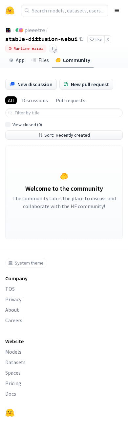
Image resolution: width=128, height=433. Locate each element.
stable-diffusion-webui (41, 38)
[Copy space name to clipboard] (81, 39)
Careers (13, 320)
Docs (10, 393)
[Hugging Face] (9, 412)
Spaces (13, 372)
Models (13, 351)
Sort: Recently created (67, 135)
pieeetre (35, 30)
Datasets (15, 362)
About (12, 309)
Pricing (13, 383)
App (20, 60)
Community (76, 60)
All (11, 100)
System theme (29, 263)
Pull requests (70, 100)
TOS (10, 288)
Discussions (35, 100)
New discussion (35, 84)
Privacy (13, 299)
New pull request (90, 84)
